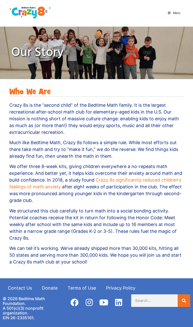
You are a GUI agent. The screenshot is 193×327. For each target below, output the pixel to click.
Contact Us (20, 288)
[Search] (184, 300)
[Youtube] (104, 302)
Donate (50, 288)
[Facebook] (74, 302)
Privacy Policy (120, 288)
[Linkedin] (119, 302)
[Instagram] (89, 302)
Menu (176, 13)
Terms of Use (82, 288)
